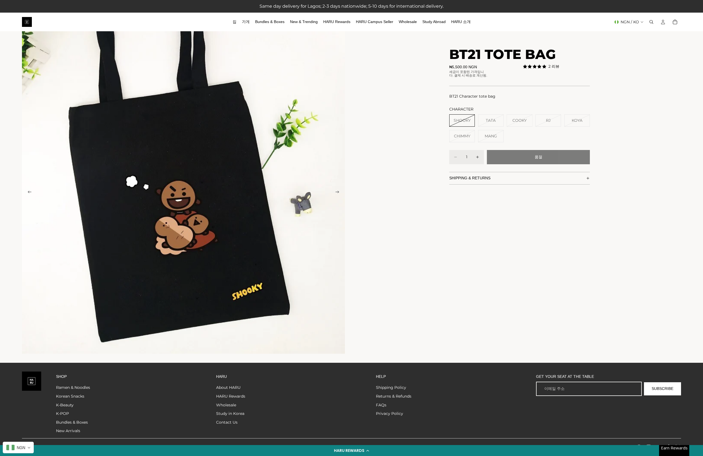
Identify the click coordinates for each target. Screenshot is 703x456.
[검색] (651, 22)
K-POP (62, 413)
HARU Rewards (230, 396)
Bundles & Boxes (72, 422)
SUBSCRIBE (662, 388)
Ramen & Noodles (73, 387)
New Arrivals (68, 430)
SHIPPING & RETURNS (469, 178)
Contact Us (227, 422)
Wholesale (226, 405)
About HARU (228, 387)
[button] (351, 450)
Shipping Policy (391, 387)
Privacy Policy (389, 413)
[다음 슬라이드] (339, 192)
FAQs (381, 405)
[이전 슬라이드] (28, 192)
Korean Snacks (70, 396)
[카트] (675, 22)
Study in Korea (230, 413)
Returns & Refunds (393, 396)
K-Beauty (65, 405)
